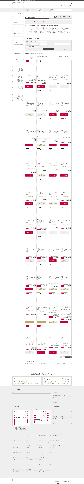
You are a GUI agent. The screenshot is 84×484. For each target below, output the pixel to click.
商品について (55, 423)
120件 (70, 56)
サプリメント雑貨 (39, 10)
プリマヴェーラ (41, 452)
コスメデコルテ (15, 454)
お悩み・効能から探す (67, 9)
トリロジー (41, 440)
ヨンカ (40, 464)
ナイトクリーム (42, 343)
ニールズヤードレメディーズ (44, 442)
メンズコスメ (45, 9)
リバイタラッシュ (29, 440)
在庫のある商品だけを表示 (31, 55)
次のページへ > (68, 357)
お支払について (55, 411)
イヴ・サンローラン (15, 471)
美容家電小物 (51, 10)
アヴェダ (13, 466)
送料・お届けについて (56, 413)
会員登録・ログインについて (58, 418)
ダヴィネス (27, 474)
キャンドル (54, 137)
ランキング (16, 59)
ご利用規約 (55, 392)
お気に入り (65, 5)
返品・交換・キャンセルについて (58, 416)
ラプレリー (41, 469)
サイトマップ (55, 402)
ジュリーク (27, 471)
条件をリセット (65, 49)
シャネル (13, 445)
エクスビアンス (28, 442)
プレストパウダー (54, 310)
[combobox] (35, 7)
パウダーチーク (65, 312)
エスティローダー (15, 447)
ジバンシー (27, 466)
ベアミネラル (28, 445)
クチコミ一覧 (17, 61)
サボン (27, 457)
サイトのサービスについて (57, 421)
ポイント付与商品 (29, 58)
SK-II (13, 435)
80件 (68, 56)
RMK (13, 464)
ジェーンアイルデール (29, 459)
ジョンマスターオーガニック (17, 452)
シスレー (27, 464)
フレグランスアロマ (33, 10)
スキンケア (15, 9)
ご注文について (55, 409)
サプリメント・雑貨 (56, 445)
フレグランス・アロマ (56, 442)
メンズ (54, 447)
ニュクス (40, 445)
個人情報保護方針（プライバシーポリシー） (60, 395)
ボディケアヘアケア (27, 10)
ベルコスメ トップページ (29, 13)
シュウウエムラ (28, 469)
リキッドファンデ (54, 79)
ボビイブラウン (41, 457)
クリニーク (14, 442)
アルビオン (41, 447)
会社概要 (54, 397)
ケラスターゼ (28, 452)
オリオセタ (27, 447)
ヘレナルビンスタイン (42, 454)
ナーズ (13, 459)
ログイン (55, 5)
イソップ (13, 474)
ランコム (13, 440)
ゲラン (27, 454)
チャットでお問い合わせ (20, 382)
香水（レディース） (42, 78)
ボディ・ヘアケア (56, 440)
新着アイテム (17, 57)
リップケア (30, 77)
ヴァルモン (27, 435)
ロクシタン (14, 457)
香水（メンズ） (54, 224)
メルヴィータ (41, 459)
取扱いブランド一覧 (58, 9)
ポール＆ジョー (41, 474)
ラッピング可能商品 (29, 57)
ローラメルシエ (41, 471)
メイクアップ (21, 9)
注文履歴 (60, 5)
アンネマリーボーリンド (16, 469)
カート (70, 4)
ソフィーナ (41, 466)
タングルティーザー (42, 435)
